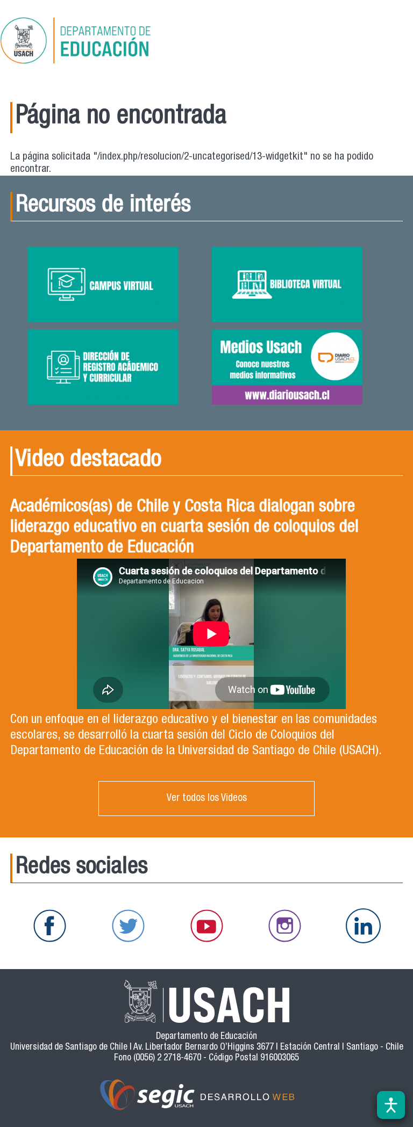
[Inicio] (109, 42)
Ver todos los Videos (207, 798)
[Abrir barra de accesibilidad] (391, 1105)
